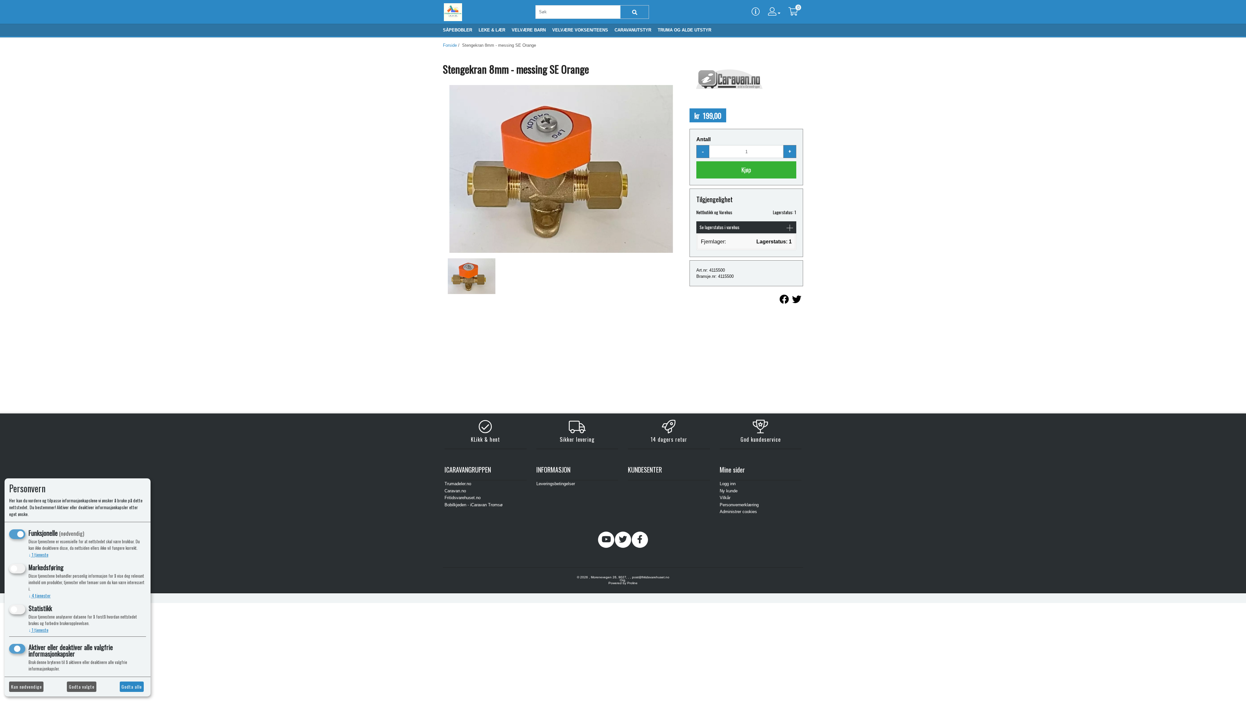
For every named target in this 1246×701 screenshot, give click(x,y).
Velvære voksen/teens (580, 30)
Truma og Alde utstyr (684, 30)
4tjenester (40, 595)
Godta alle (131, 686)
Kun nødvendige (26, 686)
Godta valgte (81, 686)
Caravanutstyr (633, 30)
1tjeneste (38, 554)
